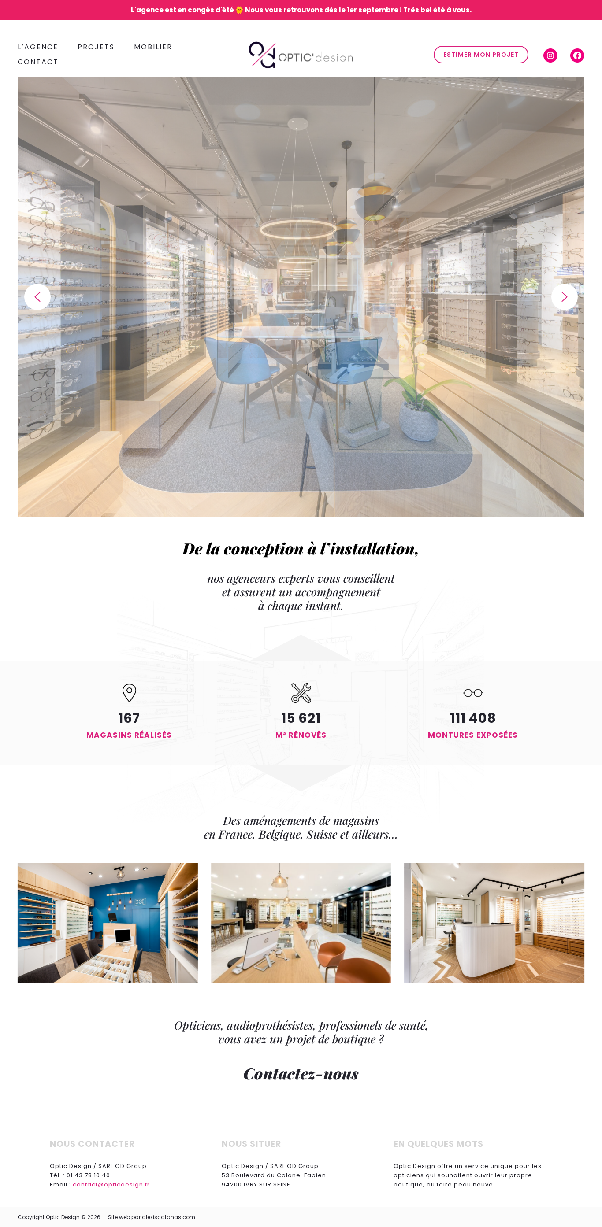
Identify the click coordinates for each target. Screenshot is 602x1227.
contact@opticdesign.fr (111, 1184)
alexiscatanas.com (168, 1217)
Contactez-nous (301, 1073)
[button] (37, 297)
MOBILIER (153, 47)
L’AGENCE (38, 47)
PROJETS (96, 47)
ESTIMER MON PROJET (481, 54)
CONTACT (38, 62)
